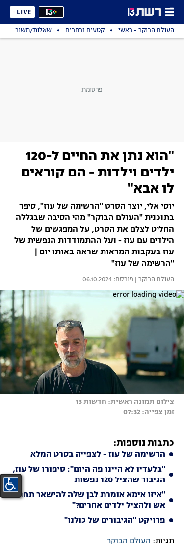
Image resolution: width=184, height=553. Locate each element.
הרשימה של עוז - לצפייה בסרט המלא (97, 455)
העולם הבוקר (129, 541)
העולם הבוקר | (153, 280)
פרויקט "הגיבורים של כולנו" (114, 520)
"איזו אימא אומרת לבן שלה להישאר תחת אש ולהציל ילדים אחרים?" (91, 500)
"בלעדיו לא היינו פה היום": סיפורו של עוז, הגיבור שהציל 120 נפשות (89, 475)
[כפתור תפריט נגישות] (10, 484)
